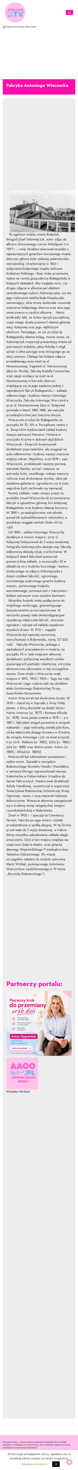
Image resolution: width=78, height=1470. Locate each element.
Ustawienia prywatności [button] (34, 1464)
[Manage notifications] (69, 1462)
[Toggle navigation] (69, 12)
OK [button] (56, 1464)
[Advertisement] (39, 144)
